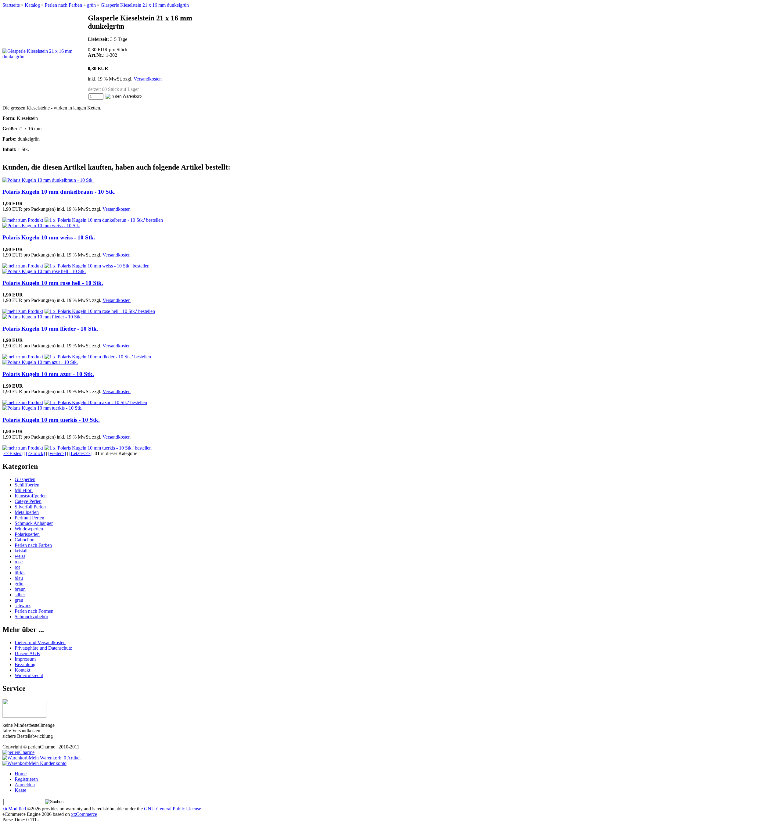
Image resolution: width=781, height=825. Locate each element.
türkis (20, 572)
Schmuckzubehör (31, 616)
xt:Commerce (84, 814)
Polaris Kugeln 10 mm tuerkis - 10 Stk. (51, 420)
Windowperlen (29, 528)
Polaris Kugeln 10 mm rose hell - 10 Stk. (52, 283)
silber (20, 594)
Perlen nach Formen (34, 611)
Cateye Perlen (28, 501)
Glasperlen (25, 479)
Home (21, 773)
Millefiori (24, 490)
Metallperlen (27, 512)
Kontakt (22, 670)
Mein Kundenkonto (48, 763)
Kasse (20, 790)
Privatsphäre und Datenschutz (43, 648)
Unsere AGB (27, 653)
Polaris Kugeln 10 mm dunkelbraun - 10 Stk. (59, 191)
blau (19, 578)
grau (19, 600)
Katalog (32, 5)
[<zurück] (35, 453)
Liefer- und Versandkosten (40, 642)
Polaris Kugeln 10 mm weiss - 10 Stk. (48, 237)
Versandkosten (148, 78)
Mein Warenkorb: (46, 757)
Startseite (11, 5)
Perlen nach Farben (63, 5)
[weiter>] (57, 453)
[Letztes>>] (80, 453)
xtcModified (14, 808)
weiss (20, 556)
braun (20, 589)
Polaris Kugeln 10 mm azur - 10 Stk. (48, 374)
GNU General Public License (172, 808)
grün (91, 5)
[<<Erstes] (12, 453)
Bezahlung (25, 664)
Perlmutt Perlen (29, 517)
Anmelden (25, 784)
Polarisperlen (27, 534)
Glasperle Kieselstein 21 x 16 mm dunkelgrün (145, 5)
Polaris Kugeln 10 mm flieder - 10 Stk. (50, 328)
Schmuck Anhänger (34, 523)
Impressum (25, 659)
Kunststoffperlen (31, 495)
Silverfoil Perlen (30, 506)
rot (17, 567)
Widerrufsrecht (29, 675)
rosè (19, 561)
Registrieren (26, 779)
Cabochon (24, 539)
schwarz (23, 605)
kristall (21, 550)
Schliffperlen (27, 484)
